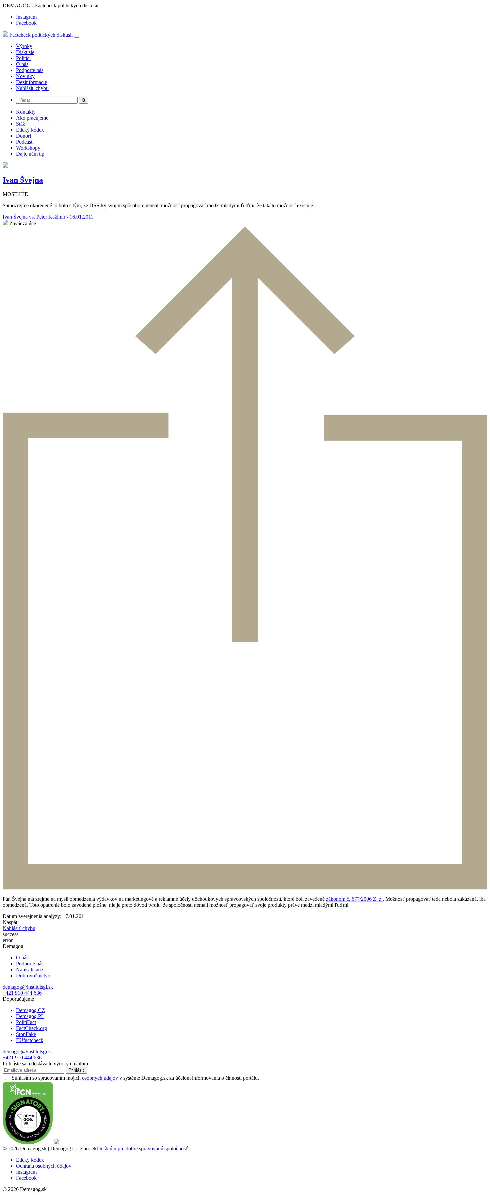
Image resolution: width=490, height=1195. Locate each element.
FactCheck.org (31, 1028)
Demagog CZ (30, 1010)
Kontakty (26, 112)
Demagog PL (30, 1016)
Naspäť (10, 922)
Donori (23, 136)
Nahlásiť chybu (32, 88)
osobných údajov (100, 1078)
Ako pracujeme (32, 118)
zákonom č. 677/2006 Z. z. (354, 899)
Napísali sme (29, 969)
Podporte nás (29, 70)
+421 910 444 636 (22, 993)
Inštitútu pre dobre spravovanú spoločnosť (143, 1148)
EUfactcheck (29, 1040)
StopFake (26, 1034)
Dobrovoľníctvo (33, 975)
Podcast (24, 142)
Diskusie (25, 52)
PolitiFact (26, 1022)
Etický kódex (30, 130)
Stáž (20, 124)
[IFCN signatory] (28, 1142)
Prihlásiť (76, 1070)
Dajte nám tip (30, 154)
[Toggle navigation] (76, 37)
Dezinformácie (31, 82)
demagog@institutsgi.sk (28, 987)
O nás (22, 64)
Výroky (24, 46)
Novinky (25, 76)
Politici (23, 58)
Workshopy (28, 148)
